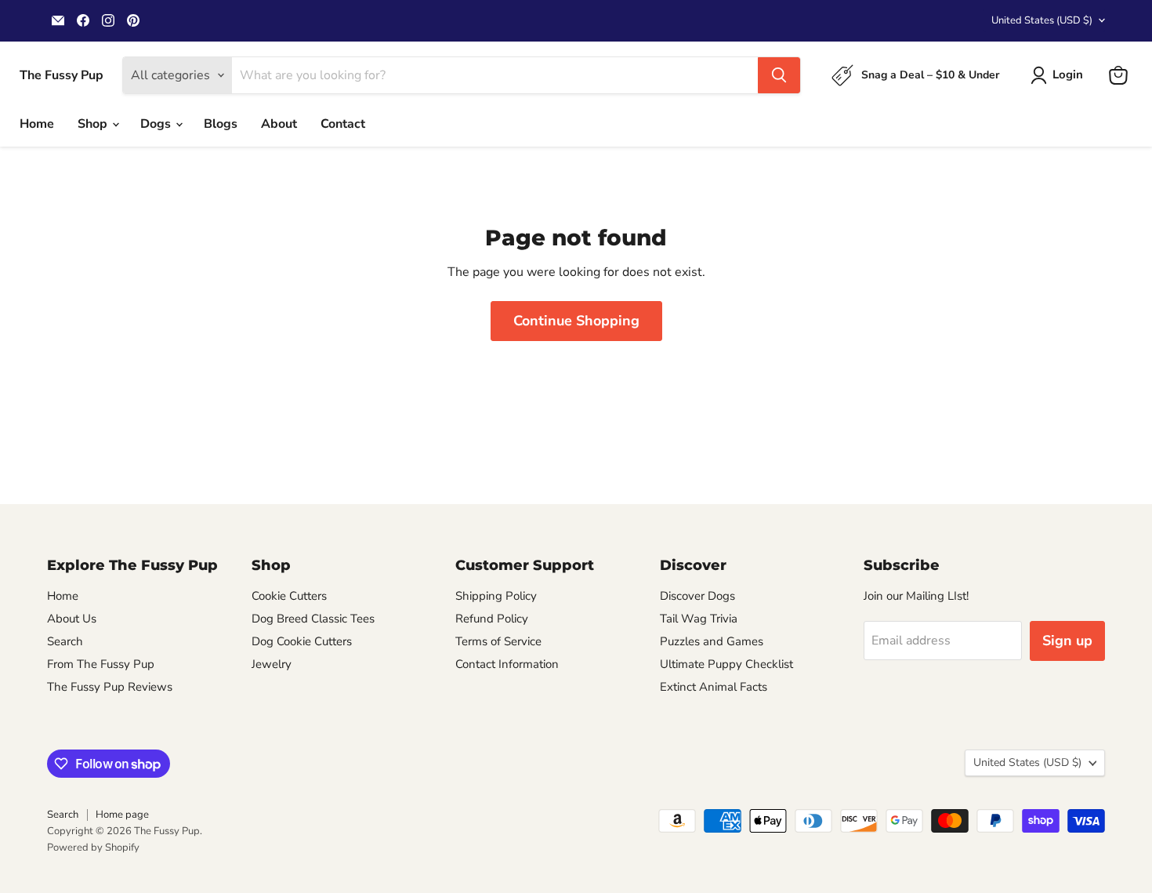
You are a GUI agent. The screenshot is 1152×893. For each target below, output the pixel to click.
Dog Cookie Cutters (302, 641)
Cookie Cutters (289, 596)
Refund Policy (491, 618)
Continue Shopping (576, 320)
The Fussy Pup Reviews (109, 687)
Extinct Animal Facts (713, 687)
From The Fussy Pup (100, 664)
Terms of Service (498, 641)
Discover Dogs (697, 596)
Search (65, 641)
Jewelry (272, 664)
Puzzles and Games (711, 641)
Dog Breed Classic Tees (313, 618)
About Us (71, 618)
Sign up (1067, 640)
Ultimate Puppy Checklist (726, 664)
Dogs (157, 123)
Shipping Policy (496, 596)
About (279, 123)
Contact (343, 123)
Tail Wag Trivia (698, 618)
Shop (94, 123)
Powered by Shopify (93, 847)
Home (37, 123)
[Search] (779, 75)
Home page (122, 815)
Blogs (220, 123)
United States (1041, 20)
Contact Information (507, 664)
